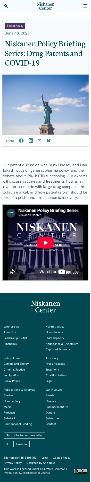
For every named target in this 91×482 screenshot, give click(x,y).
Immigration (11, 375)
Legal (49, 381)
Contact (51, 424)
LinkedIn (21, 444)
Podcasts (10, 412)
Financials (10, 344)
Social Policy (12, 381)
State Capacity (55, 338)
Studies (8, 395)
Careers (51, 401)
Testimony (52, 370)
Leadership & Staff (15, 338)
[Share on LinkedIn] (31, 140)
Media (7, 407)
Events (50, 395)
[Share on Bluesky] (48, 140)
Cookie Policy (61, 458)
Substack (10, 418)
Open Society (54, 332)
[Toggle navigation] (85, 6)
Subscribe (52, 418)
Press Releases (55, 364)
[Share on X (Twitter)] (40, 140)
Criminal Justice (14, 370)
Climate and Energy (16, 364)
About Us (10, 332)
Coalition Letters (56, 375)
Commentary (12, 401)
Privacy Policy (13, 463)
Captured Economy (58, 349)
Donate (50, 412)
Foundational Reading (18, 424)
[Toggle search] (6, 6)
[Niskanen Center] (46, 6)
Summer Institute (57, 407)
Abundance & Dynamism (62, 344)
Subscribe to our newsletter (24, 435)
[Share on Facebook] (21, 140)
